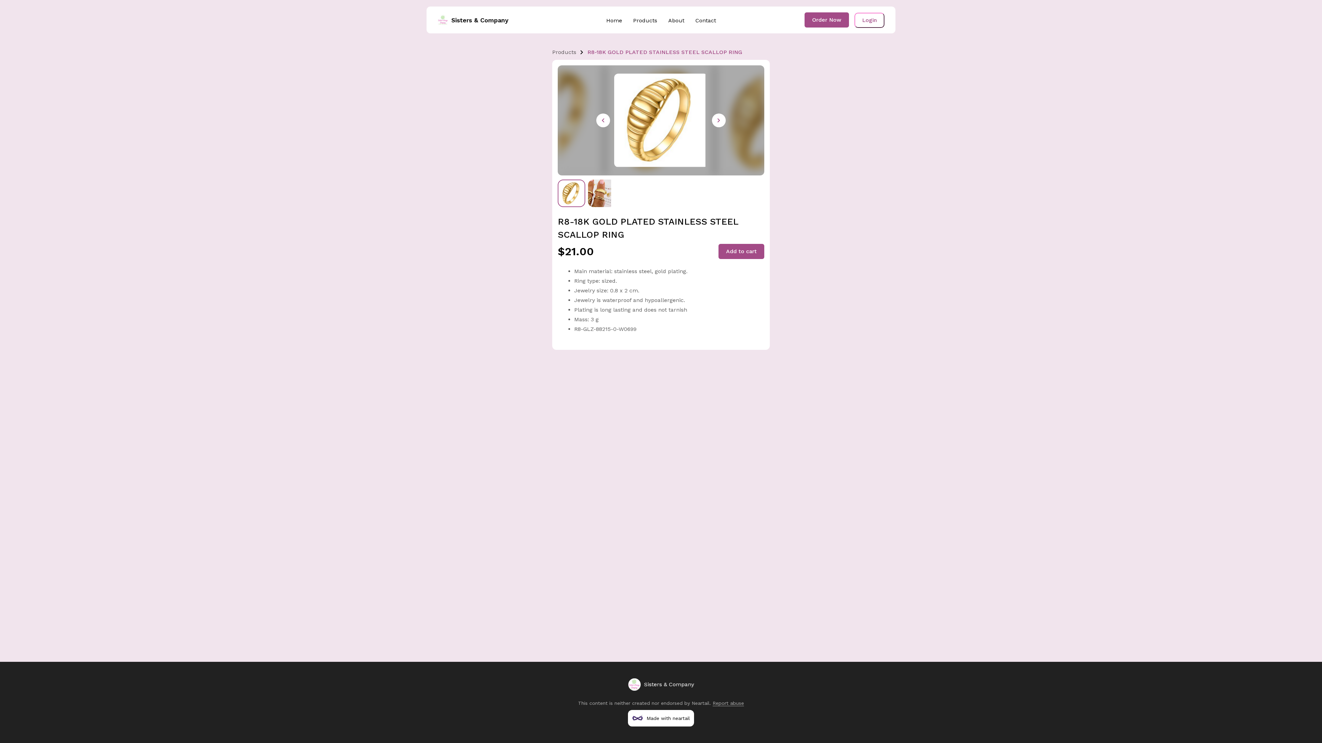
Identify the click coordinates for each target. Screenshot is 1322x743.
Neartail (701, 703)
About (676, 20)
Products (645, 20)
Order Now (826, 20)
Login (869, 20)
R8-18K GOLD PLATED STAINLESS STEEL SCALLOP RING (664, 52)
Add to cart (741, 251)
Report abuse (728, 703)
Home (614, 20)
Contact (705, 20)
